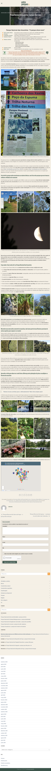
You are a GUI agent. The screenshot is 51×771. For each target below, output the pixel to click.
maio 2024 (3, 671)
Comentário (4, 526)
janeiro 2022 (3, 728)
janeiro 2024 (3, 681)
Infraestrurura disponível (6, 593)
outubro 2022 (4, 709)
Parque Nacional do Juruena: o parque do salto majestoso (13, 624)
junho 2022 (3, 718)
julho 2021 (3, 740)
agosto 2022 (3, 714)
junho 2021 (3, 742)
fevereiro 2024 (4, 678)
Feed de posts (4, 760)
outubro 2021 (4, 733)
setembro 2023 (4, 688)
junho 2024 (3, 669)
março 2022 (3, 723)
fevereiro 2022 (4, 726)
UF (1, 602)
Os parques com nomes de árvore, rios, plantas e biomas (30, 12)
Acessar (2, 758)
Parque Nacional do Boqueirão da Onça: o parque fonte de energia (20, 639)
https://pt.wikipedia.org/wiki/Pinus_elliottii (13, 169)
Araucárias (2, 12)
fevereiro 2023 (4, 699)
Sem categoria (4, 600)
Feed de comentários (5, 763)
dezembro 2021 (4, 730)
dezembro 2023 (4, 683)
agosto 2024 (3, 664)
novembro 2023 (4, 685)
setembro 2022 (4, 711)
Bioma (2, 583)
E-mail (3, 542)
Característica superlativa (6, 588)
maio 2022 (3, 721)
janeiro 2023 (3, 702)
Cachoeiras (15, 12)
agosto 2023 (3, 690)
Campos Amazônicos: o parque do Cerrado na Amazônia (13, 626)
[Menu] (1, 3)
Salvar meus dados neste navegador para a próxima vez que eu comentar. (18, 553)
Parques (3, 595)
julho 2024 (3, 666)
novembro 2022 (4, 707)
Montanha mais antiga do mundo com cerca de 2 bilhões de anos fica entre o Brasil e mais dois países (15, 634)
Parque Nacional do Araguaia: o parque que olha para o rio (19, 645)
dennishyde (30, 19)
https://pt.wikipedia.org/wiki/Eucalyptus (38, 169)
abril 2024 (3, 673)
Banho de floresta (7, 12)
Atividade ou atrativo (5, 581)
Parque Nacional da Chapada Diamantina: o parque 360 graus (19, 642)
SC (48, 12)
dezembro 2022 (4, 704)
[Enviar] (49, 574)
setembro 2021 (4, 735)
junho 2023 (3, 692)
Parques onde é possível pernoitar (43, 12)
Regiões (2, 597)
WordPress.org (4, 765)
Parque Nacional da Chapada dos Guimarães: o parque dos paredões (16, 621)
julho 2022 (3, 716)
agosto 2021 (3, 738)
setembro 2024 (4, 662)
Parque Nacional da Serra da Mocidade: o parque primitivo (13, 617)
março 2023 (3, 697)
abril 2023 (3, 695)
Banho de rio (12, 12)
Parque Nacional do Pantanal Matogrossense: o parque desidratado (15, 619)
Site (3, 548)
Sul (49, 12)
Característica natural (5, 586)
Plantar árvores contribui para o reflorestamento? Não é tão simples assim (23, 392)
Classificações (4, 590)
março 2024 (3, 676)
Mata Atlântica (19, 12)
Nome (3, 536)
